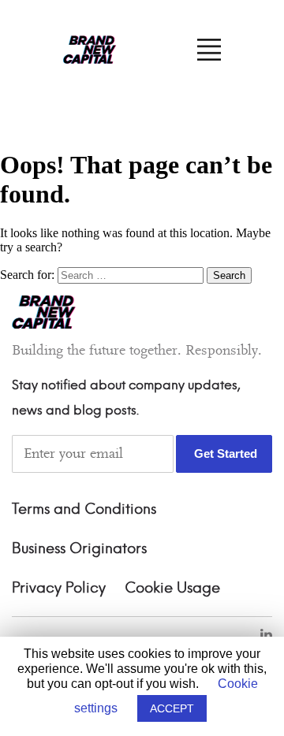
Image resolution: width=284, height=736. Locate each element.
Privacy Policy (59, 588)
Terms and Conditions (84, 510)
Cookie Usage (172, 588)
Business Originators (79, 549)
